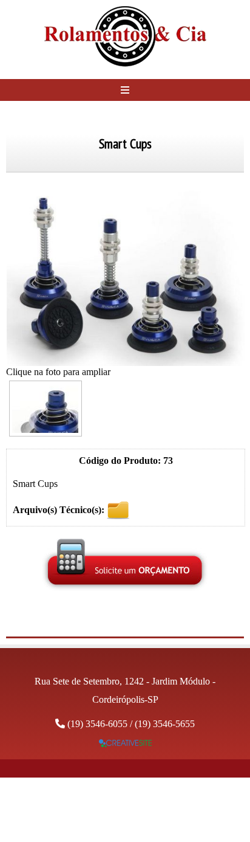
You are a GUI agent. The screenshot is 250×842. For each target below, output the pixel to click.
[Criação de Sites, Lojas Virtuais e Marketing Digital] (125, 744)
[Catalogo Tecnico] (118, 509)
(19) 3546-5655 (165, 724)
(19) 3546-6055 (97, 724)
